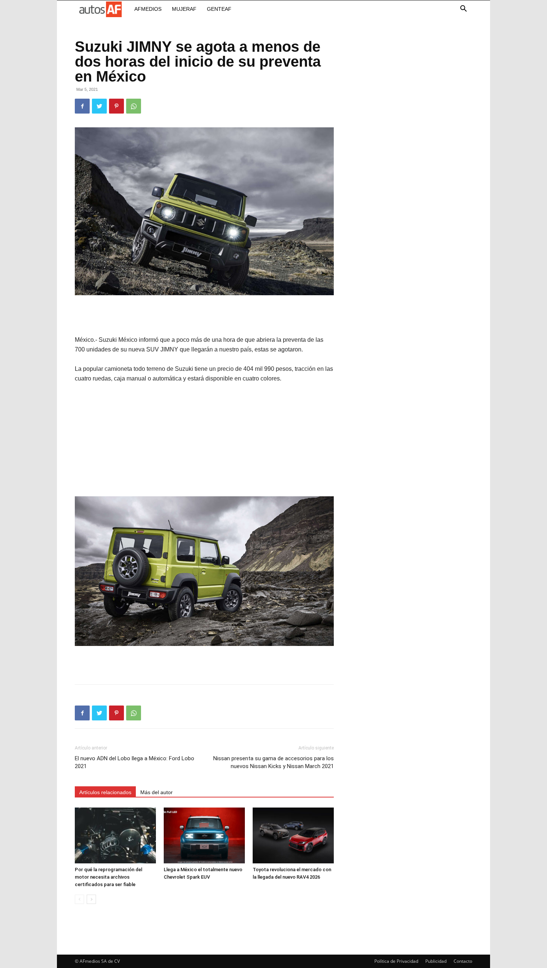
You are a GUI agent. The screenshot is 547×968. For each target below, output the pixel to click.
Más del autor (156, 792)
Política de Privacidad (396, 961)
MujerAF (184, 9)
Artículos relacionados (105, 792)
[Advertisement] (204, 316)
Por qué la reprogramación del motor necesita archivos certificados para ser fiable (108, 877)
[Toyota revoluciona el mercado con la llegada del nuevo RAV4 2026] (293, 835)
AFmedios (147, 9)
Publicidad (436, 961)
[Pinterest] (116, 106)
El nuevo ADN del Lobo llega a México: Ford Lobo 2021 (134, 762)
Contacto (463, 961)
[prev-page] (79, 899)
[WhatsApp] (133, 106)
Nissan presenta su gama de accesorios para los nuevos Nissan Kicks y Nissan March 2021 (273, 762)
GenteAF (219, 9)
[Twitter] (99, 106)
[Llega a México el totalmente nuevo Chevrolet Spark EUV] (204, 835)
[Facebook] (82, 106)
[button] (463, 9)
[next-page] (91, 899)
